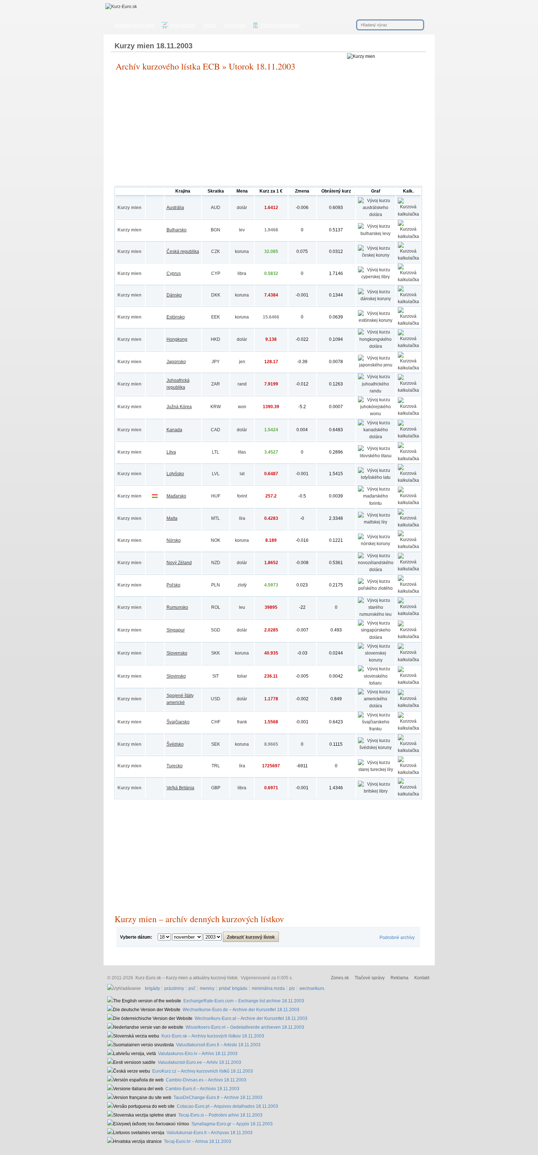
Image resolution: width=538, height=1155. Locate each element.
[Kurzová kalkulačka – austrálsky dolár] (408, 214)
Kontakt (421, 977)
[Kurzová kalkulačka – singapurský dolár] (408, 636)
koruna (242, 251)
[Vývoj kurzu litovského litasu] (375, 455)
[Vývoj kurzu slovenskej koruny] (375, 660)
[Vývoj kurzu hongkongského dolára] (375, 346)
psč (191, 988)
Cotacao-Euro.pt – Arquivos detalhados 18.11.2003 (227, 1106)
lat (242, 473)
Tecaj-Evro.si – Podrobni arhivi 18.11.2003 (220, 1115)
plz (292, 988)
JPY (216, 361)
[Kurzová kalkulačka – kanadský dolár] (408, 436)
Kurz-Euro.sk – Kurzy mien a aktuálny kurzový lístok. (187, 977)
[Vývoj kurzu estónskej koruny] (375, 320)
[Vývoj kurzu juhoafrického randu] (375, 391)
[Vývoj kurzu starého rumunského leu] (375, 614)
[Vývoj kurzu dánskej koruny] (375, 298)
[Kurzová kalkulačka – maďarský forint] (408, 502)
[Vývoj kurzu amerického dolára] (375, 705)
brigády (152, 988)
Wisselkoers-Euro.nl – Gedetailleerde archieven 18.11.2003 (245, 1027)
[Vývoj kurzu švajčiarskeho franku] (375, 728)
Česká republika (183, 251)
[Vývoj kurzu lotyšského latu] (375, 477)
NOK (215, 540)
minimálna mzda (268, 988)
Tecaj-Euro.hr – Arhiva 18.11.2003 (197, 1141)
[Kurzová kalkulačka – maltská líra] (408, 525)
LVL (216, 473)
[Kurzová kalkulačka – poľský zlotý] (408, 591)
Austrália (175, 207)
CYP (215, 273)
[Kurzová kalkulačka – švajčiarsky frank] (408, 728)
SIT (215, 676)
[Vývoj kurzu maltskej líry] (375, 522)
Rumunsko (177, 607)
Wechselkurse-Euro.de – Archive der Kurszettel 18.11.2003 (241, 1009)
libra (242, 273)
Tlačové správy (370, 977)
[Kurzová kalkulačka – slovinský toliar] (408, 682)
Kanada (174, 429)
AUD (215, 207)
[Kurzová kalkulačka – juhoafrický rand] (408, 390)
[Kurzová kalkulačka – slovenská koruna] (408, 659)
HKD (215, 339)
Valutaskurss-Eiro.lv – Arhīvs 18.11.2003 (198, 1053)
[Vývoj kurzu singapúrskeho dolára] (375, 637)
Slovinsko (176, 676)
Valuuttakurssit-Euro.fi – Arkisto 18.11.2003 (218, 1044)
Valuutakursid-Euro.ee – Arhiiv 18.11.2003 (199, 1062)
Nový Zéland (179, 562)
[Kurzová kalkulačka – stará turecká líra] (408, 772)
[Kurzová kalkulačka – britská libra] (408, 794)
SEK (215, 744)
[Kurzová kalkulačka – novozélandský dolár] (408, 568)
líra (242, 518)
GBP (215, 787)
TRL (216, 765)
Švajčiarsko (178, 721)
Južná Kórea (179, 406)
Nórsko (174, 540)
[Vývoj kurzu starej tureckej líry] (375, 769)
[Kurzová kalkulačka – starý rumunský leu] (408, 613)
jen (242, 361)
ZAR (215, 384)
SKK (215, 653)
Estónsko (176, 317)
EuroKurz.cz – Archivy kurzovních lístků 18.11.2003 (202, 1071)
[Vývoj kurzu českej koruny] (375, 255)
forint (242, 496)
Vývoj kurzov (182, 25)
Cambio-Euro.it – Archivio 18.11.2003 (202, 1088)
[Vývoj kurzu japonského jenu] (375, 365)
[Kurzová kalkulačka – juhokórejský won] (408, 413)
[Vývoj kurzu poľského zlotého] (375, 588)
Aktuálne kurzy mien (135, 25)
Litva (171, 452)
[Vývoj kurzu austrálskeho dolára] (375, 214)
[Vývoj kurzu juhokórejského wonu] (375, 413)
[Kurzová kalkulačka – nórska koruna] (408, 546)
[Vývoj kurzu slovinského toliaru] (375, 683)
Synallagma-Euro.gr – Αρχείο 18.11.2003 (232, 1123)
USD (215, 698)
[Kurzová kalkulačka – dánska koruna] (408, 301)
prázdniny (174, 988)
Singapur (176, 630)
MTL (215, 518)
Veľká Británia (180, 787)
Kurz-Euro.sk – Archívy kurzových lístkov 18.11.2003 (212, 1036)
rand (242, 384)
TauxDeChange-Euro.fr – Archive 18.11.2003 (217, 1097)
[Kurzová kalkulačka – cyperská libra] (408, 279)
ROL (215, 607)
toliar (242, 676)
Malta (172, 518)
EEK (215, 317)
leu (242, 607)
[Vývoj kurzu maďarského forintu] (375, 503)
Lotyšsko (175, 473)
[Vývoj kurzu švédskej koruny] (375, 747)
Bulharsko (177, 229)
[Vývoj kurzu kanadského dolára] (375, 436)
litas (242, 452)
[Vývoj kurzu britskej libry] (375, 791)
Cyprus (174, 273)
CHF (215, 721)
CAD (215, 429)
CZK (215, 251)
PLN (215, 585)
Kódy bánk (235, 25)
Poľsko (173, 585)
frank (242, 721)
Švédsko (175, 744)
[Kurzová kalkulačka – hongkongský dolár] (408, 345)
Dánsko (174, 295)
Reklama (399, 977)
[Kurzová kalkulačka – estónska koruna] (408, 323)
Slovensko (177, 653)
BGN (215, 229)
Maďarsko (176, 496)
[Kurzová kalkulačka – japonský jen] (408, 367)
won (242, 406)
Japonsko (176, 361)
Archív (209, 25)
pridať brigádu (233, 988)
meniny (207, 988)
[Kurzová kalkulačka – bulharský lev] (408, 236)
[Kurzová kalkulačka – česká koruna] (408, 258)
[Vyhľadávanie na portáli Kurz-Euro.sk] (125, 988)
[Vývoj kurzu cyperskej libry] (375, 276)
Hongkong (177, 339)
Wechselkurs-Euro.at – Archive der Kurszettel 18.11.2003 (251, 1018)
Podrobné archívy (397, 937)
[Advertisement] (268, 131)
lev (242, 229)
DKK (215, 295)
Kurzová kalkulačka (280, 25)
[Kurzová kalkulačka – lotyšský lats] (408, 480)
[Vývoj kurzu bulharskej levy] (375, 233)
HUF (215, 496)
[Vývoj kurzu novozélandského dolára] (375, 569)
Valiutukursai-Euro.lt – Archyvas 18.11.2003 (210, 1132)
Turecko (175, 765)
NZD (215, 562)
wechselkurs (311, 988)
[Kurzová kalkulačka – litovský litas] (408, 458)
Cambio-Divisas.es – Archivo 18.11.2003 (206, 1080)
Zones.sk (340, 977)
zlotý (242, 585)
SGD (215, 630)
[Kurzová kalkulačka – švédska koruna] (408, 750)
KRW (215, 406)
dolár (242, 207)
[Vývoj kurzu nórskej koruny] (375, 543)
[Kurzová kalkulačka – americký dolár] (408, 705)
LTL (215, 452)
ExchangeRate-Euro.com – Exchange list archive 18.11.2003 (243, 1000)
